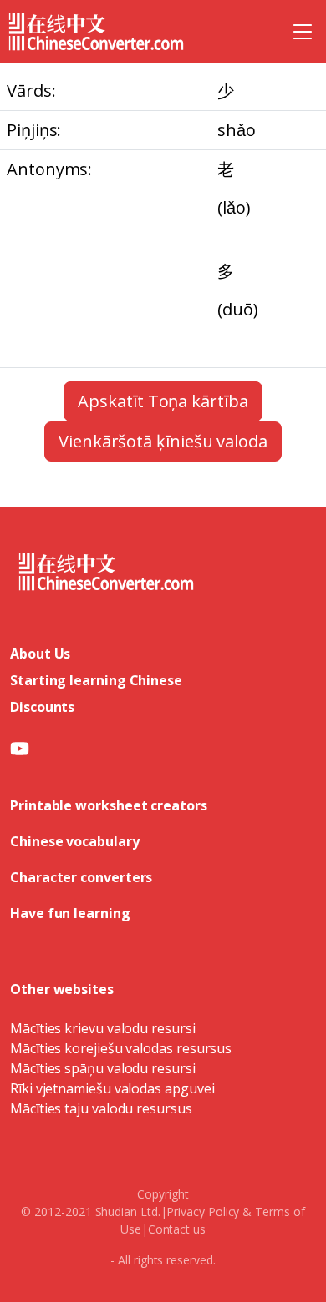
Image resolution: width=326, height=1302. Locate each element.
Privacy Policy (202, 1211)
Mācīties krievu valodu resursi (103, 1028)
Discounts (42, 707)
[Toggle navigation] (302, 31)
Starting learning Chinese (96, 680)
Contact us (177, 1229)
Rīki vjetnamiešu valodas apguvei (112, 1088)
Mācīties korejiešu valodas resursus (121, 1048)
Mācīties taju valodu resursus (101, 1108)
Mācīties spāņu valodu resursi (103, 1068)
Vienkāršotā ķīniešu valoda (163, 441)
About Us (40, 653)
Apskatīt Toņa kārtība (162, 401)
